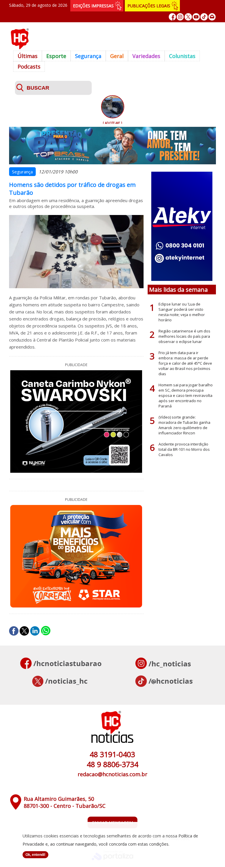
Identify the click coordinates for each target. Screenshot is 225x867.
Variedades (146, 55)
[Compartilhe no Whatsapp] (46, 631)
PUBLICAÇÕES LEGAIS (148, 5)
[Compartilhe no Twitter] (24, 631)
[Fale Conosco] (212, 17)
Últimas (28, 55)
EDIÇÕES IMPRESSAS (93, 5)
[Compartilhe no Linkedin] (35, 631)
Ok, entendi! (35, 855)
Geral (117, 55)
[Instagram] (180, 17)
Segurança (88, 55)
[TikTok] (204, 17)
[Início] (19, 47)
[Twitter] (188, 17)
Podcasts (29, 66)
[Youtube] (196, 17)
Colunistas (182, 55)
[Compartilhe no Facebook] (13, 631)
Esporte (56, 55)
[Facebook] (172, 17)
